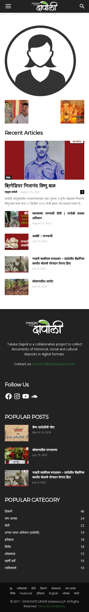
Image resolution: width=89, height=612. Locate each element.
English (53, 593)
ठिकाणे (43, 588)
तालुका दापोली (11, 192)
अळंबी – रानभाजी (42, 236)
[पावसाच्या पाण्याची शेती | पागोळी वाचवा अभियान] (16, 219)
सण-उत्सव (70, 588)
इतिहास (40, 593)
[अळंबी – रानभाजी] (16, 242)
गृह (10, 588)
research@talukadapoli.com (54, 364)
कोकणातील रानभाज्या (44, 450)
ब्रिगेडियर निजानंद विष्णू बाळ (30, 186)
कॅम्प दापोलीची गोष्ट (43, 427)
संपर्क (76, 593)
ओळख (66, 593)
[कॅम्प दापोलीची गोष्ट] (16, 433)
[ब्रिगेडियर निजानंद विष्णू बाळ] (44, 160)
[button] (82, 6)
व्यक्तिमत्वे (22, 588)
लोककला (56, 588)
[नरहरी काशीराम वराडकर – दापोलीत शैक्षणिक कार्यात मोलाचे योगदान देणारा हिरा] (16, 264)
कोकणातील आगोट (42, 281)
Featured (26, 593)
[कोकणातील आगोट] (16, 287)
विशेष (8, 177)
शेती (33, 588)
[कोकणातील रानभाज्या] (16, 455)
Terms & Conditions (51, 606)
